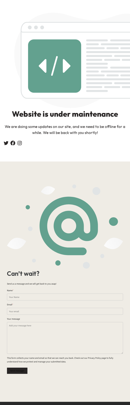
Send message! (17, 370)
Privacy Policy (94, 358)
